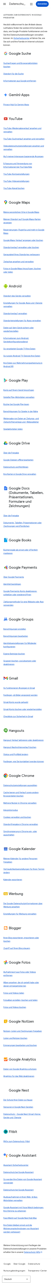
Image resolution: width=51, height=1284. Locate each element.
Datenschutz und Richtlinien (15, 467)
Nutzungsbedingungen (14, 1270)
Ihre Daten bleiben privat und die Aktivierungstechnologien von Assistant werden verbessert (21, 1228)
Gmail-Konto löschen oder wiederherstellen (22, 709)
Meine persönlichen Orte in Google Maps (21, 212)
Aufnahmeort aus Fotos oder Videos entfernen (19, 974)
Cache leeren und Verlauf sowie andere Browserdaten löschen (21, 794)
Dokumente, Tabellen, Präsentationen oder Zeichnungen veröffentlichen (22, 524)
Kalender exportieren (12, 880)
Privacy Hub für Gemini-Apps (16, 104)
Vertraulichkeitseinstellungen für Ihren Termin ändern (23, 871)
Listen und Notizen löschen (15, 1038)
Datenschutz (34, 1264)
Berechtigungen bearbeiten (15, 636)
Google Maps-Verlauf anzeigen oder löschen (23, 240)
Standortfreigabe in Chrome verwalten (20, 824)
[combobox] (16, 1279)
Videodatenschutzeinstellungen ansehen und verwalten (23, 148)
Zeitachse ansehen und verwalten (18, 262)
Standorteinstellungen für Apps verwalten (22, 321)
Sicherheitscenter (21, 38)
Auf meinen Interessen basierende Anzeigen (23, 156)
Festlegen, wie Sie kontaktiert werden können (23, 761)
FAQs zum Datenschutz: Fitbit (16, 1141)
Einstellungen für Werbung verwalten (19, 914)
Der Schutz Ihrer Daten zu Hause (17, 1100)
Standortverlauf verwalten (15, 313)
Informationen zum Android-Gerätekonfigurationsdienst (16, 340)
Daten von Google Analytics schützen (20, 1069)
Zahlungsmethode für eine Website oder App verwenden (23, 603)
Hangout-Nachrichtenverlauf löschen (19, 747)
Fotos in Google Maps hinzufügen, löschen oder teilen (22, 270)
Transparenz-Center (37, 1270)
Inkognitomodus (10, 810)
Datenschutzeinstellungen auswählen (20, 785)
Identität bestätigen (12, 584)
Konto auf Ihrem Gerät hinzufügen (18, 390)
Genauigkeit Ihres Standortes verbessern (21, 254)
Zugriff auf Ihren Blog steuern (16, 948)
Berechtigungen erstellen (14, 629)
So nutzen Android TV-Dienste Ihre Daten (21, 356)
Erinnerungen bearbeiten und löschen (20, 1045)
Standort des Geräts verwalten (17, 296)
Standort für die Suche (13, 74)
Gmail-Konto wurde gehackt (15, 702)
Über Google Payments (13, 577)
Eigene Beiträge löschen (14, 654)
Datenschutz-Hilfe (32, 1252)
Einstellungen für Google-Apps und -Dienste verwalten (22, 305)
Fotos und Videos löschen (14, 1007)
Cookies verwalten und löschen (17, 817)
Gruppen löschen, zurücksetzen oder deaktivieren (19, 662)
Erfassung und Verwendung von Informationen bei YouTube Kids (17, 165)
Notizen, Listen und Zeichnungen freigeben (22, 1031)
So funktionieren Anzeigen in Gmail (19, 688)
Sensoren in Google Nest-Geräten (18, 1107)
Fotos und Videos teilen (13, 993)
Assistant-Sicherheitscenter (15, 1165)
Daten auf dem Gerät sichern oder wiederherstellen (18, 329)
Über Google (19, 1264)
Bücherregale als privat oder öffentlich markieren (20, 551)
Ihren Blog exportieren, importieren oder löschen (21, 939)
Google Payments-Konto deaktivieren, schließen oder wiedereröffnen (20, 593)
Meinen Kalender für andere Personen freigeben (20, 860)
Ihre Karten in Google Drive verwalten (19, 474)
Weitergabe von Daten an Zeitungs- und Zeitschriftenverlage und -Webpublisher (21, 420)
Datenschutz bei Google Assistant (18, 1172)
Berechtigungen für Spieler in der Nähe (20, 411)
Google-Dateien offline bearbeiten (18, 460)
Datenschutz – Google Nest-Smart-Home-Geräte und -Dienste (22, 1116)
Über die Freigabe (11, 453)
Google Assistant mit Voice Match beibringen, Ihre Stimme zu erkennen (23, 1209)
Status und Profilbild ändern (15, 754)
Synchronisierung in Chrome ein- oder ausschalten (20, 833)
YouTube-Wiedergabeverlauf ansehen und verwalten (22, 130)
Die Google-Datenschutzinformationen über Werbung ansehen (22, 905)
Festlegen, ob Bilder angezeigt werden (20, 695)
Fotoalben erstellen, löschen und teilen (20, 1000)
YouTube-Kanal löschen (14, 188)
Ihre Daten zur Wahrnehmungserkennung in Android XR (22, 365)
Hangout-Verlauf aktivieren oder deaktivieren (23, 740)
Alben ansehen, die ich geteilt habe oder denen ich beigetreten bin (21, 984)
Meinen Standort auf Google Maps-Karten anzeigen (22, 221)
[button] (4, 4)
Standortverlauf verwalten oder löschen (21, 247)
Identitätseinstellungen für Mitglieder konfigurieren (19, 645)
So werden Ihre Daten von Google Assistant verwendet (22, 1181)
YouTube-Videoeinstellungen (16, 181)
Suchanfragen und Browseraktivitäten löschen (20, 65)
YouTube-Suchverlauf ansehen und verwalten (23, 139)
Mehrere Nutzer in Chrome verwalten (20, 803)
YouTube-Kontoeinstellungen (16, 174)
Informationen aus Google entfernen (19, 81)
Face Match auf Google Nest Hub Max (20, 1218)
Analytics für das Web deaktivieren (18, 1076)
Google (7, 1264)
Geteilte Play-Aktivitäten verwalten (18, 397)
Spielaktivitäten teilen (13, 429)
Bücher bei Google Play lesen (16, 404)
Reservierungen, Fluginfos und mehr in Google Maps (23, 231)
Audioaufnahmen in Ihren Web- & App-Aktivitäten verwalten (20, 1199)
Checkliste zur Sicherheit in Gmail (18, 716)
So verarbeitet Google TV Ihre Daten (19, 349)
